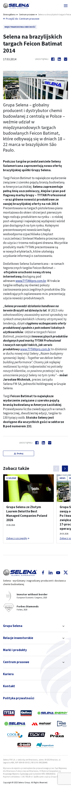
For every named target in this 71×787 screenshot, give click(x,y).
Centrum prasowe (27, 14)
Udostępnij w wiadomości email (65, 59)
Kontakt (9, 686)
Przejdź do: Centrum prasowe (22, 18)
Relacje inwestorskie (18, 638)
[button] (16, 5)
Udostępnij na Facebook (53, 59)
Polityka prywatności (18, 698)
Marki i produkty (15, 650)
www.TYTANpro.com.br (31, 281)
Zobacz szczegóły (16, 538)
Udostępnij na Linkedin (59, 59)
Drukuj (20, 453)
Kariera (8, 674)
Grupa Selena (12, 626)
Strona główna (9, 14)
